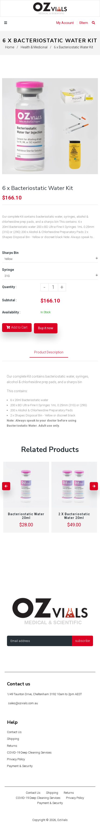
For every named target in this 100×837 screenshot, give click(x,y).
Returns (12, 745)
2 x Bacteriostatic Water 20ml (74, 516)
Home (9, 47)
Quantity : (9, 287)
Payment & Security (20, 766)
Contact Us (14, 732)
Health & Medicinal (34, 47)
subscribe (82, 641)
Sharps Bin (10, 253)
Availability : (11, 312)
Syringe (8, 270)
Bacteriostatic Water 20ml (26, 516)
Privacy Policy (16, 759)
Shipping (13, 739)
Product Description (48, 352)
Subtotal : (9, 300)
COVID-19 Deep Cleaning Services (29, 752)
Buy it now (45, 328)
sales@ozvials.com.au (23, 703)
